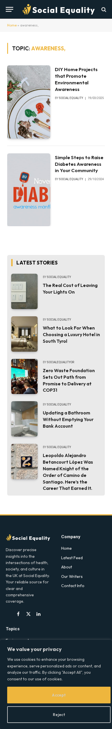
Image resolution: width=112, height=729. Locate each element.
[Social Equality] (59, 9)
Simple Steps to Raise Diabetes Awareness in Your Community (79, 164)
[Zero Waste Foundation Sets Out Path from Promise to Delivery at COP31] (24, 376)
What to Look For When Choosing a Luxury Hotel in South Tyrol (71, 334)
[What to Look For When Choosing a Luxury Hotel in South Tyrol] (24, 334)
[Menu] (9, 9)
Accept (59, 695)
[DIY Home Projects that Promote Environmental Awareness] (28, 101)
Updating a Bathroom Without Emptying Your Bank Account (68, 419)
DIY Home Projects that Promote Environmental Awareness (76, 79)
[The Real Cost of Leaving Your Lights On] (24, 291)
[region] (56, 684)
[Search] (103, 9)
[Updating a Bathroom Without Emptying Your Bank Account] (24, 419)
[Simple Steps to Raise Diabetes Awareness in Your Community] (28, 189)
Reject (59, 714)
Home (12, 25)
